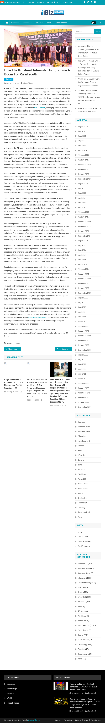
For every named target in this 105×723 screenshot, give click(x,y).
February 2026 (83, 155)
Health (80, 450)
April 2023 (82, 317)
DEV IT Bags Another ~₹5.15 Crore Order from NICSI (89, 110)
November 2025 (84, 169)
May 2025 (82, 198)
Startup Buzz (83, 498)
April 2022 (82, 374)
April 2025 (82, 203)
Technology (40, 2)
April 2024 (82, 260)
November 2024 (84, 226)
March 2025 (82, 207)
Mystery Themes (34, 720)
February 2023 (83, 326)
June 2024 (82, 250)
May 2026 (82, 141)
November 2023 (84, 283)
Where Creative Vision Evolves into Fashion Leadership (14, 349)
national (17, 343)
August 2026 (83, 127)
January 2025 (83, 217)
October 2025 (83, 174)
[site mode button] (93, 22)
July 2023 (81, 303)
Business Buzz (84, 427)
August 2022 (83, 355)
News (80, 465)
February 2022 (83, 383)
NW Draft (81, 470)
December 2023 (84, 279)
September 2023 (84, 293)
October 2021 (83, 402)
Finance (81, 446)
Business (30, 2)
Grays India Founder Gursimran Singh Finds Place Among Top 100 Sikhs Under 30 (13, 384)
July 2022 (81, 360)
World (58, 2)
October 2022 (83, 345)
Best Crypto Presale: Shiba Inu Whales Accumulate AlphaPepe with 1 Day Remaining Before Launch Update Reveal (88, 67)
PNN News (82, 474)
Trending (81, 508)
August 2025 (83, 184)
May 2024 (82, 255)
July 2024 (81, 245)
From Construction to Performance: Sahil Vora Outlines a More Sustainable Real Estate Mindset (64, 349)
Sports (80, 493)
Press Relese (83, 489)
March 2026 (82, 150)
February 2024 (83, 269)
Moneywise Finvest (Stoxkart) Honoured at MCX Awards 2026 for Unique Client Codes (89, 51)
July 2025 (81, 188)
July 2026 (81, 131)
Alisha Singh (28, 83)
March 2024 (82, 264)
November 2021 (84, 398)
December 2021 (84, 393)
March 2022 (82, 379)
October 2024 (83, 231)
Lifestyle (81, 455)
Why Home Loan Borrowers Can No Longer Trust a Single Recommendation (89, 82)
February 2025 (83, 212)
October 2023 (83, 288)
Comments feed (84, 541)
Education (82, 436)
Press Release (67, 2)
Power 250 (82, 479)
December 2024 (84, 222)
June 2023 (82, 307)
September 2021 (84, 407)
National (50, 2)
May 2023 (82, 312)
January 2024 (83, 274)
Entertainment (84, 441)
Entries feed (83, 537)
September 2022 (84, 350)
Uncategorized (84, 512)
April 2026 (82, 146)
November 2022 (84, 341)
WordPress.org (84, 546)
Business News (84, 431)
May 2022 (82, 369)
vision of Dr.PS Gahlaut (37, 317)
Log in (80, 532)
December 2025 (84, 165)
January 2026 (83, 160)
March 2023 (82, 322)
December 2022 (84, 336)
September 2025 (84, 179)
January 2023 (83, 331)
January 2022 (83, 388)
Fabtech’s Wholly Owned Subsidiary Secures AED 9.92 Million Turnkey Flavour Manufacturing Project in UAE (89, 97)
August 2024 (83, 241)
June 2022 (82, 364)
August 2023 (83, 298)
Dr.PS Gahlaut (39, 108)
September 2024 (84, 236)
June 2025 (82, 193)
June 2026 (82, 136)
